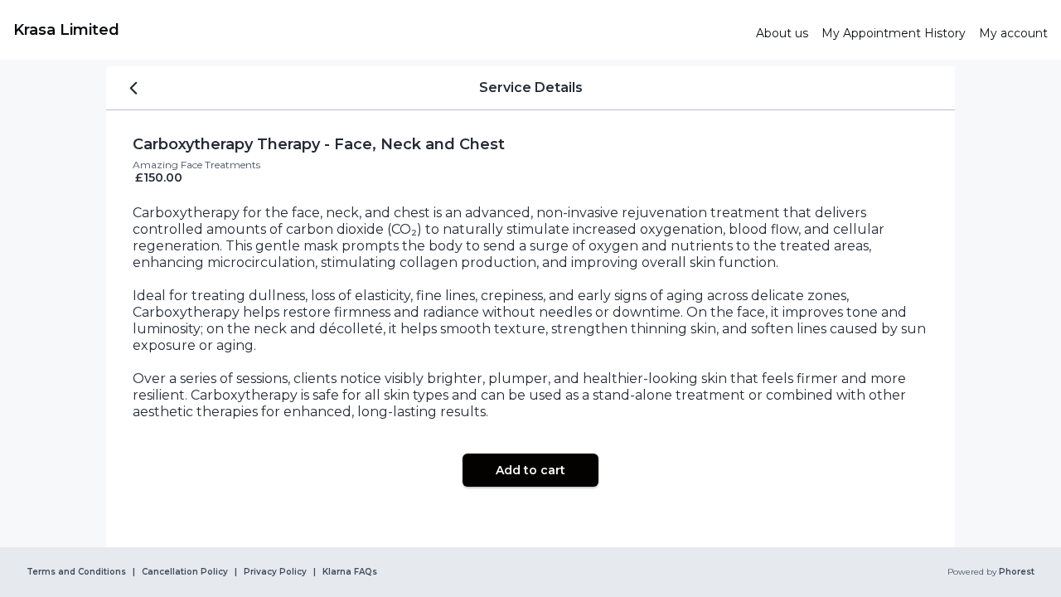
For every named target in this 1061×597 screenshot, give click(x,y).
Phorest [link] (1016, 572)
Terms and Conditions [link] (76, 572)
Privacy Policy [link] (275, 572)
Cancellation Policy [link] (185, 572)
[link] (378, 30)
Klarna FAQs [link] (349, 572)
